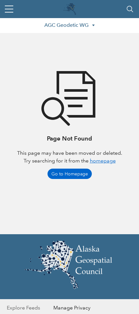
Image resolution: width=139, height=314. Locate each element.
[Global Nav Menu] (9, 9)
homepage (103, 161)
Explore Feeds (23, 308)
